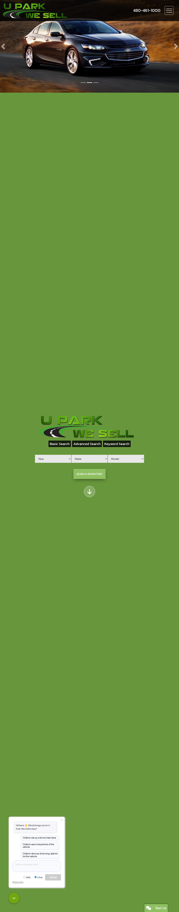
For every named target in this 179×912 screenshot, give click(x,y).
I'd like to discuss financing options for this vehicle (40, 855)
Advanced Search (87, 443)
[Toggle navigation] (169, 10)
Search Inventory (89, 474)
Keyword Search (116, 443)
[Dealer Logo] (53, 10)
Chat (39, 877)
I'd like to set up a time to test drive (39, 837)
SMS (28, 877)
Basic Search (60, 443)
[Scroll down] (89, 491)
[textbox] (36, 866)
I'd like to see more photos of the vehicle (38, 846)
